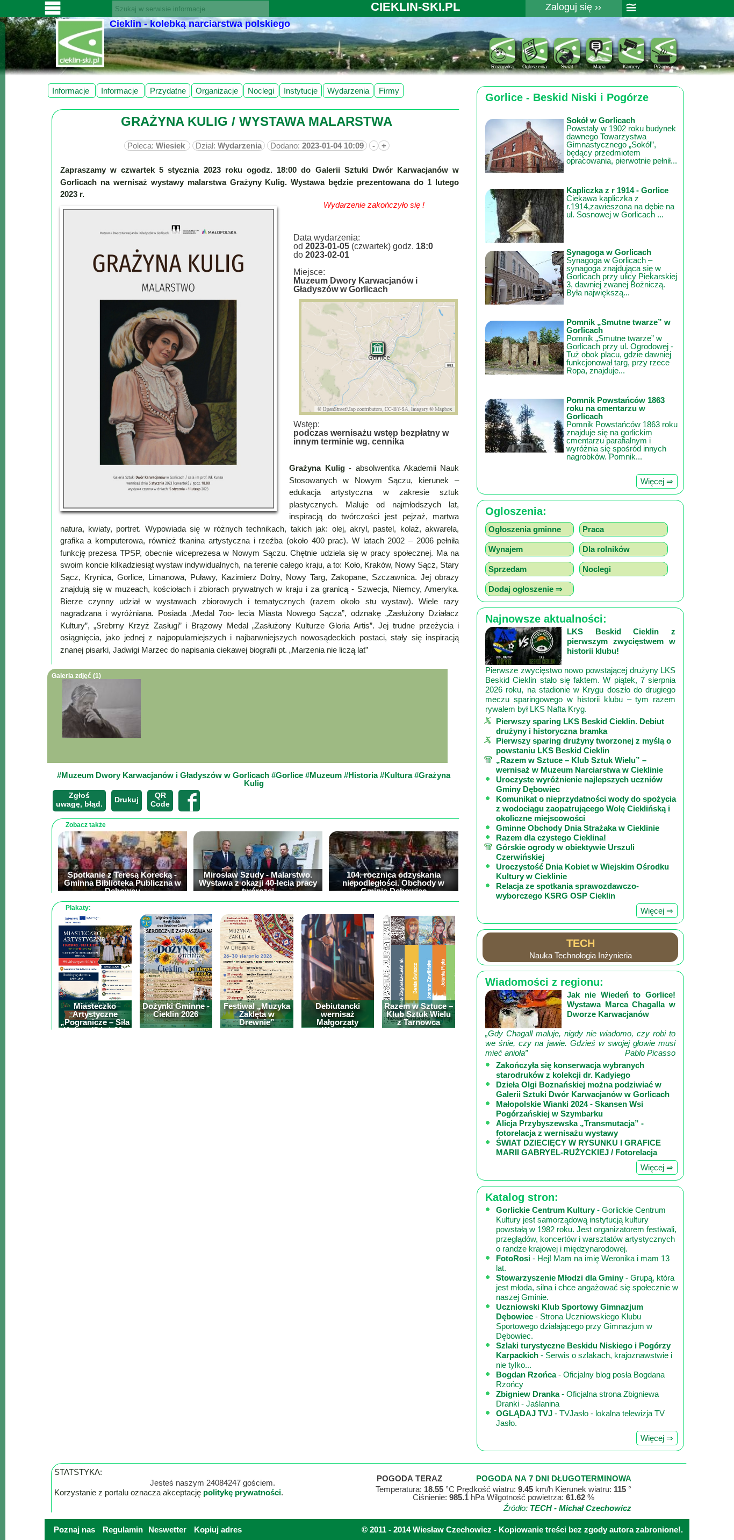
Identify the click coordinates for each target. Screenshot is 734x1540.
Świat (567, 66)
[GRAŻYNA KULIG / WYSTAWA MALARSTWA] (168, 358)
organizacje (217, 90)
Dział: (229, 145)
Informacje (71, 90)
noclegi (261, 90)
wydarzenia (348, 90)
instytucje (301, 90)
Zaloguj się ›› (573, 7)
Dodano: (317, 145)
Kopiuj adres (218, 1529)
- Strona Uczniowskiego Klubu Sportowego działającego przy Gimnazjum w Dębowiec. (574, 1321)
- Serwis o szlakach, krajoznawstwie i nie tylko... (584, 1355)
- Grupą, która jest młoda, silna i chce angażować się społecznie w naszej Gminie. (587, 1287)
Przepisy (663, 66)
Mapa (599, 66)
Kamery (631, 66)
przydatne (168, 90)
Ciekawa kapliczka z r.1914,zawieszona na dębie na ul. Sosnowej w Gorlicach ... (620, 202)
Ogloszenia (534, 66)
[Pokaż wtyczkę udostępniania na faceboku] (189, 800)
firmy (389, 90)
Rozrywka (502, 66)
